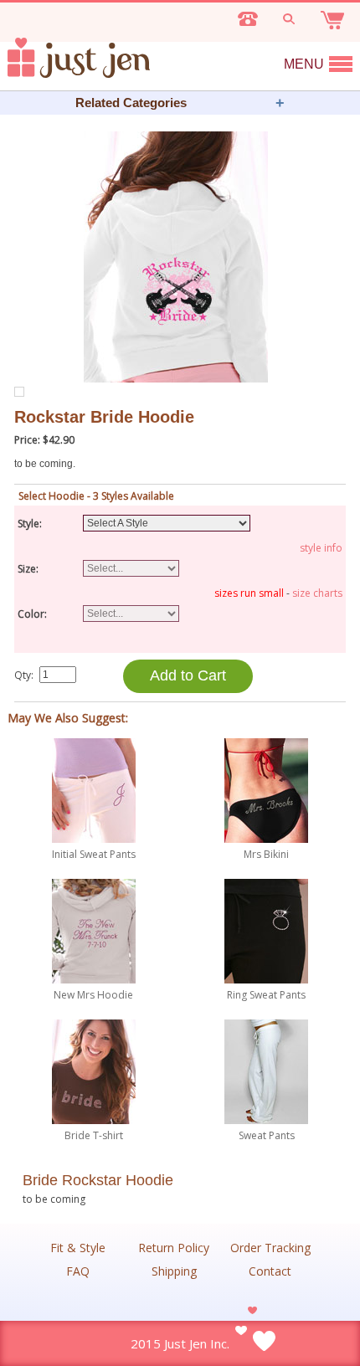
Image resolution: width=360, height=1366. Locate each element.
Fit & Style (77, 1248)
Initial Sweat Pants (94, 854)
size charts (317, 593)
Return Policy (173, 1248)
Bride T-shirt (93, 1135)
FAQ (78, 1271)
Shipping (174, 1271)
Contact (270, 1271)
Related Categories (131, 102)
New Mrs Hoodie (93, 995)
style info (321, 548)
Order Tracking (270, 1248)
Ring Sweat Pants (266, 995)
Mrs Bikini (266, 854)
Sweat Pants (267, 1135)
